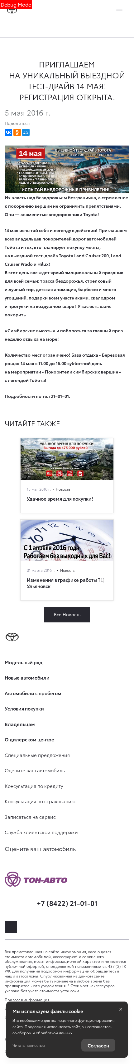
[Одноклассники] (17, 132)
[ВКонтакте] (8, 132)
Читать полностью (28, 1045)
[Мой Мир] (26, 132)
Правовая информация (27, 999)
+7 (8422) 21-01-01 (67, 903)
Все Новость (67, 614)
